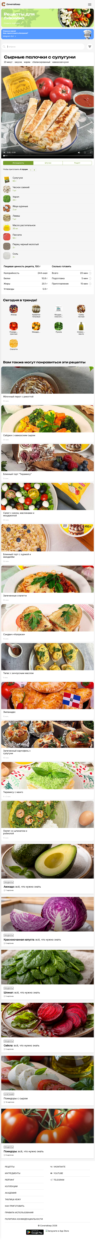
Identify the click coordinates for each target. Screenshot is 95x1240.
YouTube (58, 1173)
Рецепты (9, 1166)
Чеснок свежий (21, 189)
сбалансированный (41, 62)
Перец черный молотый (26, 246)
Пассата (17, 236)
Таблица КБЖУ (13, 1199)
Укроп (16, 198)
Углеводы (9, 289)
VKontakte (59, 1166)
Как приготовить (14, 1206)
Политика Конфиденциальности (24, 1219)
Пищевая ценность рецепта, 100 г (22, 266)
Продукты (8, 882)
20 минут (8, 62)
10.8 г (45, 278)
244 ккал (43, 273)
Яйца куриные (20, 208)
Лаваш (16, 217)
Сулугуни (18, 179)
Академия (10, 1193)
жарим (27, 62)
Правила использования (19, 1212)
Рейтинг (9, 1180)
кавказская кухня (60, 62)
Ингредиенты (12, 1173)
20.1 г (45, 283)
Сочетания (8, 1094)
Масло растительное (24, 227)
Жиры (7, 283)
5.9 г (45, 289)
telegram (59, 1180)
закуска (18, 62)
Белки (7, 278)
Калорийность (11, 273)
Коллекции (11, 1186)
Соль (15, 255)
